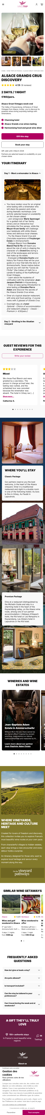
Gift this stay (22, 136)
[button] (22, 34)
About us (22, 1063)
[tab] (12, 409)
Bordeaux (25, 917)
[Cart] (42, 4)
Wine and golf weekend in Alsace (11, 921)
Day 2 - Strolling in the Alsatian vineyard (19, 322)
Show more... (8, 396)
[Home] (22, 1055)
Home (3, 71)
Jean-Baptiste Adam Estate (18, 746)
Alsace (4, 917)
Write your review (22, 356)
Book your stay (22, 144)
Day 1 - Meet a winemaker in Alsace (21, 173)
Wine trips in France (14, 71)
